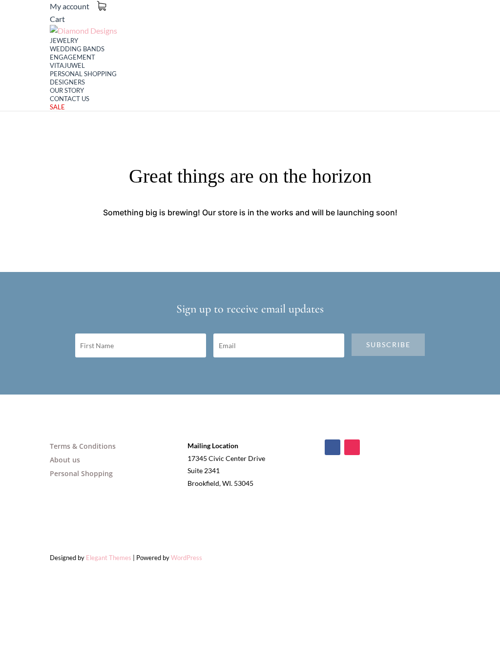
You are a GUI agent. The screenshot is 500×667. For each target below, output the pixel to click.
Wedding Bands (77, 49)
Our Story (67, 90)
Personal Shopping (83, 74)
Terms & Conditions (83, 446)
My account (69, 6)
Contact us (69, 99)
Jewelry (64, 40)
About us (65, 459)
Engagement (72, 57)
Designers (67, 82)
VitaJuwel (67, 65)
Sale (57, 107)
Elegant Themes (108, 558)
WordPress (186, 558)
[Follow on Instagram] (352, 447)
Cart (57, 18)
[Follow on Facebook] (332, 447)
